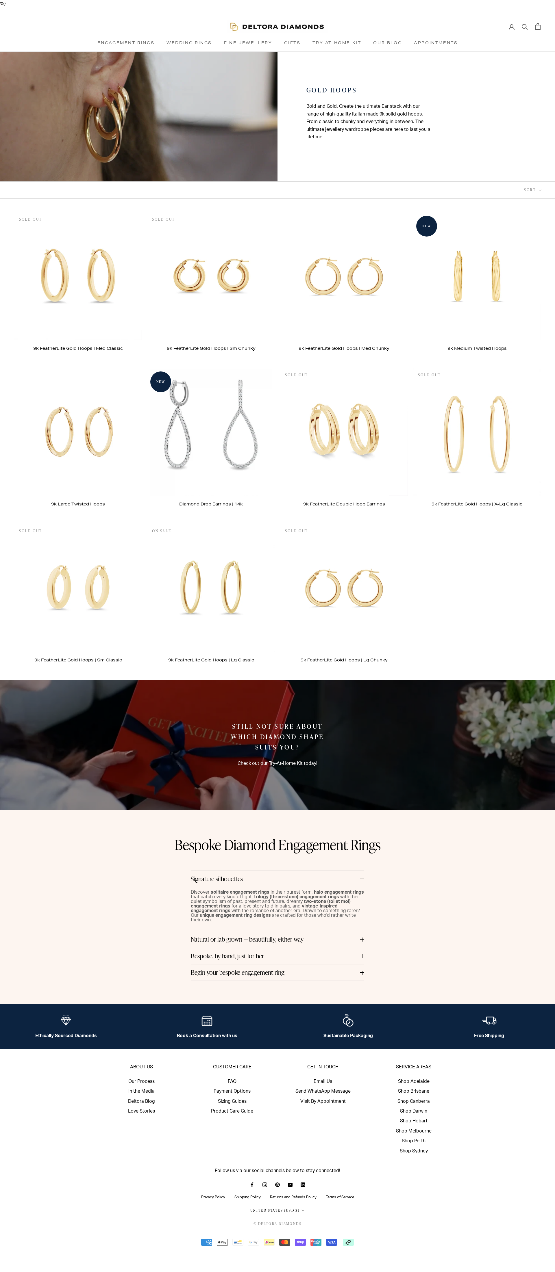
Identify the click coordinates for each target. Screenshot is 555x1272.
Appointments (436, 42)
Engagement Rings (126, 42)
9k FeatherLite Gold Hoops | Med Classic (78, 348)
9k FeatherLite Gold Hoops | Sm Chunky (211, 348)
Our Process (141, 1081)
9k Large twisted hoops (78, 504)
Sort (531, 189)
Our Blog (387, 42)
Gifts (292, 42)
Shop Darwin (413, 1111)
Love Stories (141, 1111)
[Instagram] (264, 1184)
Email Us (323, 1081)
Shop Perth (414, 1141)
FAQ (232, 1081)
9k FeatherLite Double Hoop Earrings (344, 504)
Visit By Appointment (323, 1101)
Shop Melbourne (414, 1131)
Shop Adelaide (414, 1081)
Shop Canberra (413, 1101)
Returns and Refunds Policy (293, 1197)
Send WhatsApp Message (323, 1091)
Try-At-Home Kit (286, 763)
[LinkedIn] (303, 1184)
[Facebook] (252, 1184)
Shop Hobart (414, 1121)
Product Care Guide (232, 1111)
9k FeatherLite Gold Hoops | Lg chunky (344, 660)
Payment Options (232, 1091)
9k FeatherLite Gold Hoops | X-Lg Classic (477, 504)
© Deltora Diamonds (277, 1223)
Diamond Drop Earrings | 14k (211, 504)
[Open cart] (538, 26)
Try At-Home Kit (336, 42)
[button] (277, 879)
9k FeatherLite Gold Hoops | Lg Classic (211, 660)
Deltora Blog (141, 1101)
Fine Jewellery (248, 42)
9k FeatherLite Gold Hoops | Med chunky (344, 348)
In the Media (141, 1091)
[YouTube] (290, 1184)
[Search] (525, 26)
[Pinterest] (277, 1184)
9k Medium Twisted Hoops (477, 348)
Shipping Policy (247, 1197)
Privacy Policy (213, 1197)
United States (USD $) (274, 1210)
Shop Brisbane (413, 1091)
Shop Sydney (414, 1151)
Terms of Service (340, 1197)
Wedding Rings (189, 42)
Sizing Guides (232, 1101)
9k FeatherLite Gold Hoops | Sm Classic (78, 660)
